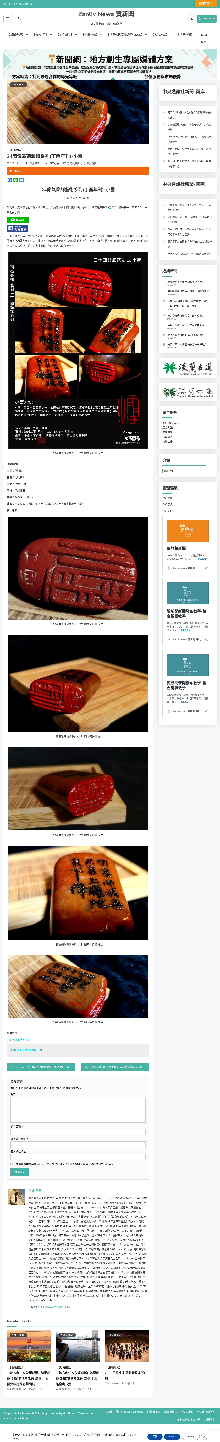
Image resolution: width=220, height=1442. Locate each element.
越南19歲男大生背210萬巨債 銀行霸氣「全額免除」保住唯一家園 (188, 303)
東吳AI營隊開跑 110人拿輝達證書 (185, 335)
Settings (191, 1436)
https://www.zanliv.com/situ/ (54, 1306)
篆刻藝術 (91, 163)
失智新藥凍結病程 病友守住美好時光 (187, 344)
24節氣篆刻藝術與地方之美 (26, 1050)
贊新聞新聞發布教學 (188, 1419)
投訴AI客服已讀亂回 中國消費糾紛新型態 (189, 253)
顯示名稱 (16, 1126)
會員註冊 (167, 511)
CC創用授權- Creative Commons (124, 1411)
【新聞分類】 (16, 34)
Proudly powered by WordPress (57, 1413)
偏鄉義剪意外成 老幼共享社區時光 (186, 281)
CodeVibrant (21, 1418)
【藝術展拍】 (114, 1367)
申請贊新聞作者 (206, 1411)
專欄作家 (210, 1419)
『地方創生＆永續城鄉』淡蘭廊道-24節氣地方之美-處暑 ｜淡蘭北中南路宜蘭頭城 (28, 1378)
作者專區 (167, 498)
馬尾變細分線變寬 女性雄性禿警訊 (186, 315)
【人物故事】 (160, 34)
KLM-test (204, 38)
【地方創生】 (65, 34)
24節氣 (65, 163)
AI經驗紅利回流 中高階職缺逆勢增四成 (188, 291)
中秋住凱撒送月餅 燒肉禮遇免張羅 (186, 325)
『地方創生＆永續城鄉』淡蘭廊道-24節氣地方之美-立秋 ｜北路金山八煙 (77, 1378)
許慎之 (31, 1388)
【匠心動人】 (16, 150)
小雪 (83, 163)
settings (77, 1435)
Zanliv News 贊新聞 (106, 14)
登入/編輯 (187, 1411)
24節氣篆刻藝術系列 (18, 1039)
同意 (155, 1436)
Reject (172, 1436)
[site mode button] (192, 19)
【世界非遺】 (185, 34)
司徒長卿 (75, 163)
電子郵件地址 (19, 1139)
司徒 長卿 (34, 163)
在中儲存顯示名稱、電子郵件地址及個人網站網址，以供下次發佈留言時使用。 (65, 1164)
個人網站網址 (18, 1151)
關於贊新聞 (153, 1411)
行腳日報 (130, 1383)
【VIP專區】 (40, 34)
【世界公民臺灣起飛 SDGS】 (125, 34)
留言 (14, 1094)
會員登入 (167, 504)
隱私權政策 (170, 1411)
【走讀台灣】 (90, 34)
